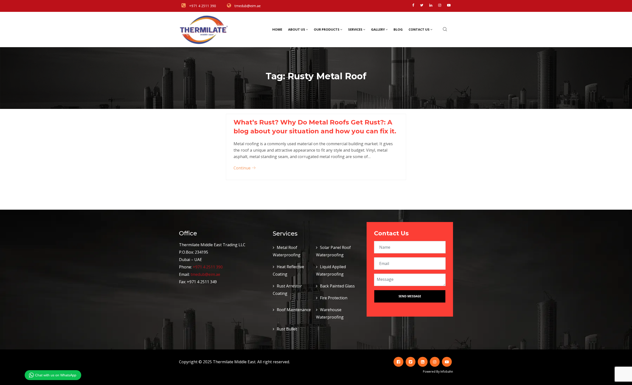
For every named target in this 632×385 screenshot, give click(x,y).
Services (355, 29)
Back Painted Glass (337, 286)
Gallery (378, 29)
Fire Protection (333, 298)
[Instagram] (440, 5)
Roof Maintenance (294, 309)
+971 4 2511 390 (208, 267)
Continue (243, 168)
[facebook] (413, 5)
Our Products (326, 29)
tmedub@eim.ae (205, 274)
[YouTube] (449, 5)
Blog (398, 29)
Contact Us (419, 29)
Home (277, 29)
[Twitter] (422, 5)
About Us (296, 29)
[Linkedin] (431, 5)
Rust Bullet (287, 329)
